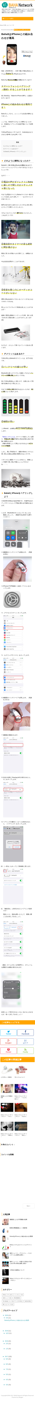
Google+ (8, 1043)
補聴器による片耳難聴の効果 (18, 1219)
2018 (6, 1341)
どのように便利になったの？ (14, 146)
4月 (7, 1318)
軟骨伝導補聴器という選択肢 (18, 1228)
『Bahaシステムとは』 (8, 437)
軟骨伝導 (28, 1301)
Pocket (8, 1052)
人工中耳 (19, 1301)
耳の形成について (8, 1301)
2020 (6, 1315)
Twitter (8, 1034)
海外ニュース (7, 1298)
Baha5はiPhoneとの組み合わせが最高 (21, 1236)
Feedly (25, 1052)
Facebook (25, 1034)
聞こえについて (8, 1304)
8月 (7, 1364)
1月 (7, 1348)
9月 (7, 1359)
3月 (7, 1384)
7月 (7, 1369)
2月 (7, 1343)
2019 (6, 1331)
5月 (7, 1374)
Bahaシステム (7, 1294)
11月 (7, 1333)
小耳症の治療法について (17, 1270)
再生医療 (17, 1298)
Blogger (21, 1397)
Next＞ (29, 1206)
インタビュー (18, 1294)
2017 (6, 1356)
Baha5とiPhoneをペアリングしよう (15, 151)
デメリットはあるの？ (11, 148)
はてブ (25, 1041)
